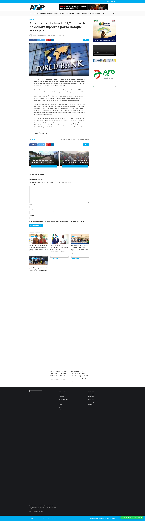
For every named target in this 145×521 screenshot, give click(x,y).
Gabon (76, 139)
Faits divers (62, 410)
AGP (64, 139)
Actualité (75, 258)
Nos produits (91, 396)
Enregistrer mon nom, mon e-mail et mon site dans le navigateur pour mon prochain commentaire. (57, 221)
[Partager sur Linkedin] (52, 40)
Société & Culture (59, 13)
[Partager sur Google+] (47, 40)
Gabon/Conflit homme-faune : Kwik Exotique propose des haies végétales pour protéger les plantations (38, 248)
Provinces (84, 13)
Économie (49, 13)
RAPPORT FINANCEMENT (84, 139)
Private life (102, 518)
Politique (43, 13)
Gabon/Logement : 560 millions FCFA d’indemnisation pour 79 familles (59, 247)
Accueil (36, 13)
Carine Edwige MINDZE (40, 35)
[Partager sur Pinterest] (49, 40)
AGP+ (103, 13)
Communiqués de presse (94, 402)
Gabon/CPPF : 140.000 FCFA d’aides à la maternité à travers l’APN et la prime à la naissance (79, 248)
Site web (31, 215)
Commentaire (33, 185)
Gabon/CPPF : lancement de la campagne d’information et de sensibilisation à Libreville (38, 268)
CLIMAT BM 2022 (70, 139)
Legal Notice (111, 518)
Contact (90, 404)
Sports (78, 13)
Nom (31, 204)
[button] (131, 517)
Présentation (91, 394)
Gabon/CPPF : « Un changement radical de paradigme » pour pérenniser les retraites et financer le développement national (79, 375)
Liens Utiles (91, 399)
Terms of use (94, 518)
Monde (92, 13)
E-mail (31, 210)
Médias (97, 13)
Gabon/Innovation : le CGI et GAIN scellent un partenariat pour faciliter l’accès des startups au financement (59, 374)
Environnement (70, 13)
